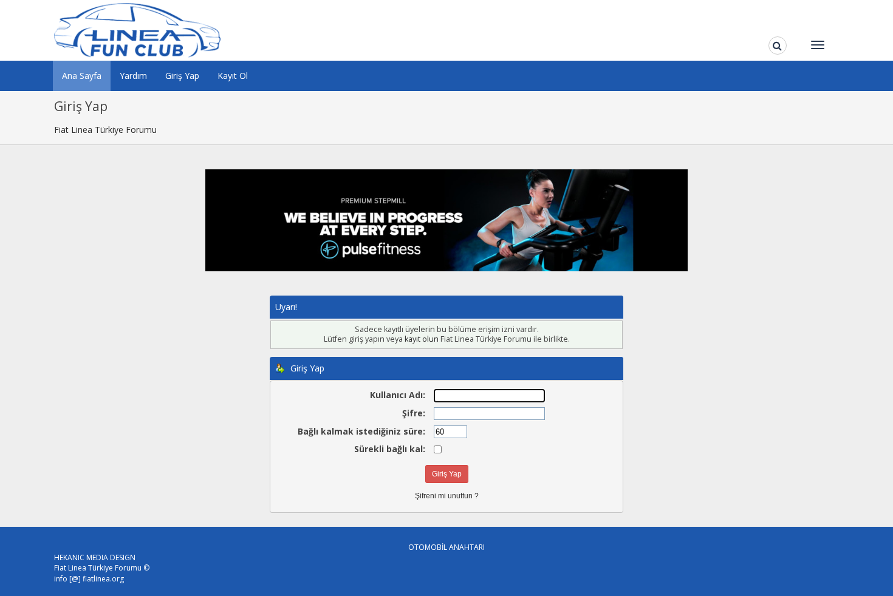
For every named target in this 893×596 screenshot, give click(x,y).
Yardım (133, 75)
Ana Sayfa (81, 75)
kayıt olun (422, 339)
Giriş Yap (182, 75)
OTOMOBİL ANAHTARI (446, 547)
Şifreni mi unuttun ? (447, 496)
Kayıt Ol (232, 75)
